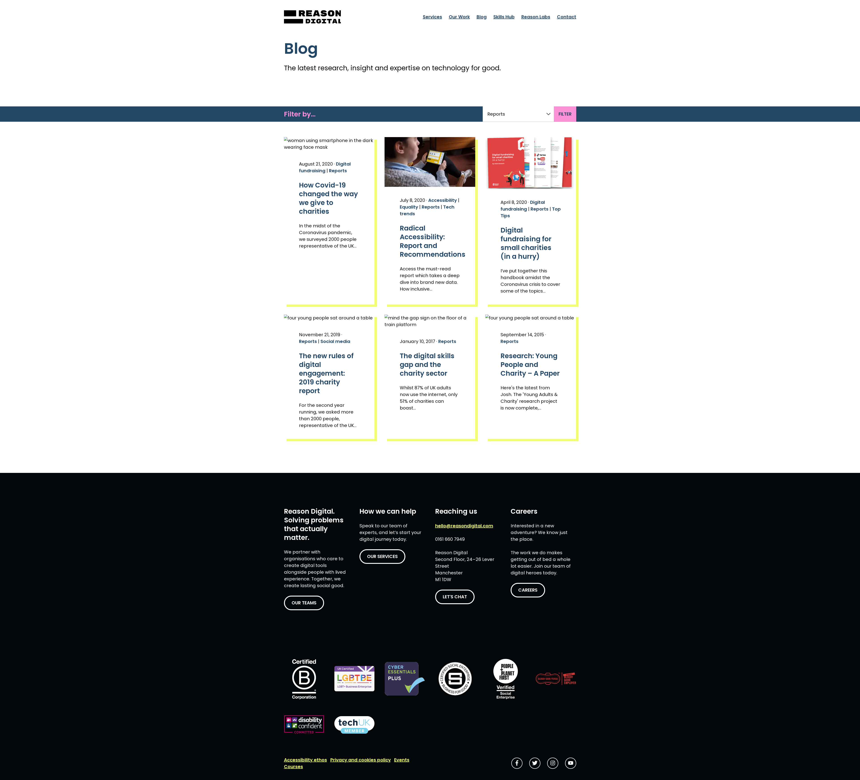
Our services (382, 556)
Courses (293, 766)
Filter (565, 114)
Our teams (304, 603)
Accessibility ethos (305, 760)
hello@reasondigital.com (464, 526)
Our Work (459, 17)
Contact (566, 17)
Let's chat (455, 597)
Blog (482, 17)
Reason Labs (535, 17)
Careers (528, 590)
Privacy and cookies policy (360, 760)
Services (432, 17)
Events (401, 760)
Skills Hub (504, 17)
